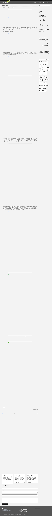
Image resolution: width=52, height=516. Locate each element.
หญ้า (46, 80)
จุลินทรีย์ (45, 59)
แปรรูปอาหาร (42, 90)
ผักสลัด (39, 71)
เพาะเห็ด (40, 87)
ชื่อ (2, 487)
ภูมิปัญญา (40, 74)
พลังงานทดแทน (43, 71)
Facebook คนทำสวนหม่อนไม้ (24, 509)
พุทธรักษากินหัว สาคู (30, 475)
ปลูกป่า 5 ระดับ (41, 35)
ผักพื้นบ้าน (36, 409)
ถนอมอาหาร (42, 61)
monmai (8, 7)
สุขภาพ (47, 79)
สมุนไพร (46, 77)
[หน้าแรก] (40, 0)
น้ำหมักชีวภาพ (46, 62)
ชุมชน (39, 61)
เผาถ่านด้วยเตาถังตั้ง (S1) (42, 17)
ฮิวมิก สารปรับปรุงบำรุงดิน (42, 16)
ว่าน (45, 74)
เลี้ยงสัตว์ (43, 87)
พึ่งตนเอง (45, 73)
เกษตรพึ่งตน (35, 2)
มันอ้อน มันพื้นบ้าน (18, 475)
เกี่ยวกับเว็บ (46, 0)
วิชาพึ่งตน (47, 2)
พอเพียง (40, 2)
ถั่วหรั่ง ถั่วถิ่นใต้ (5, 475)
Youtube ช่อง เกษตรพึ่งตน (23, 511)
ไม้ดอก (40, 91)
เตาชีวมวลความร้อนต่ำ (42, 20)
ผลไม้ (42, 70)
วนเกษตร (44, 74)
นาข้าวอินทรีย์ (41, 62)
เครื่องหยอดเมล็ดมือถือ (45, 39)
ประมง (43, 64)
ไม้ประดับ (44, 91)
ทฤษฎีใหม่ (46, 61)
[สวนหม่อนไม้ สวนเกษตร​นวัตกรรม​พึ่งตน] (6, 0)
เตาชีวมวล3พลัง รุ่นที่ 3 (42, 23)
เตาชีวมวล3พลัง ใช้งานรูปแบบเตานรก (44, 29)
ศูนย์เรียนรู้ (41, 77)
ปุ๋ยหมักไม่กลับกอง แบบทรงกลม (43, 12)
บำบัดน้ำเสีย (40, 64)
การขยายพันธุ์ (41, 59)
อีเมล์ (3, 490)
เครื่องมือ (47, 85)
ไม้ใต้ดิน (11, 7)
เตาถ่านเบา (40, 21)
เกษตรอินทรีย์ (42, 85)
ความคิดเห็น (4, 497)
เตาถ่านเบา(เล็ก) (41, 24)
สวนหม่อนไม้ (42, 0)
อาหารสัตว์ (40, 82)
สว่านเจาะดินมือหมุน (45, 45)
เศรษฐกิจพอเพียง (42, 88)
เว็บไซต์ (3, 493)
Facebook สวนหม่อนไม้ (23, 510)
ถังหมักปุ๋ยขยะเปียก (41, 15)
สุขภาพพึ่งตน (41, 80)
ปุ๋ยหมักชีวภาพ (44, 66)
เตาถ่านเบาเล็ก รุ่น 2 (41, 19)
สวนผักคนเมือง (41, 79)
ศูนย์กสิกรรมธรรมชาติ (42, 76)
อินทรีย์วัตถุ (44, 82)
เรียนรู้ (44, 2)
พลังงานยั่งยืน (41, 73)
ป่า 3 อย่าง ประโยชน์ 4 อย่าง (44, 68)
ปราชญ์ (46, 64)
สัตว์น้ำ (45, 79)
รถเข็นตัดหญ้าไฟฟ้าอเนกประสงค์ (43, 25)
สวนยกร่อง (40, 11)
